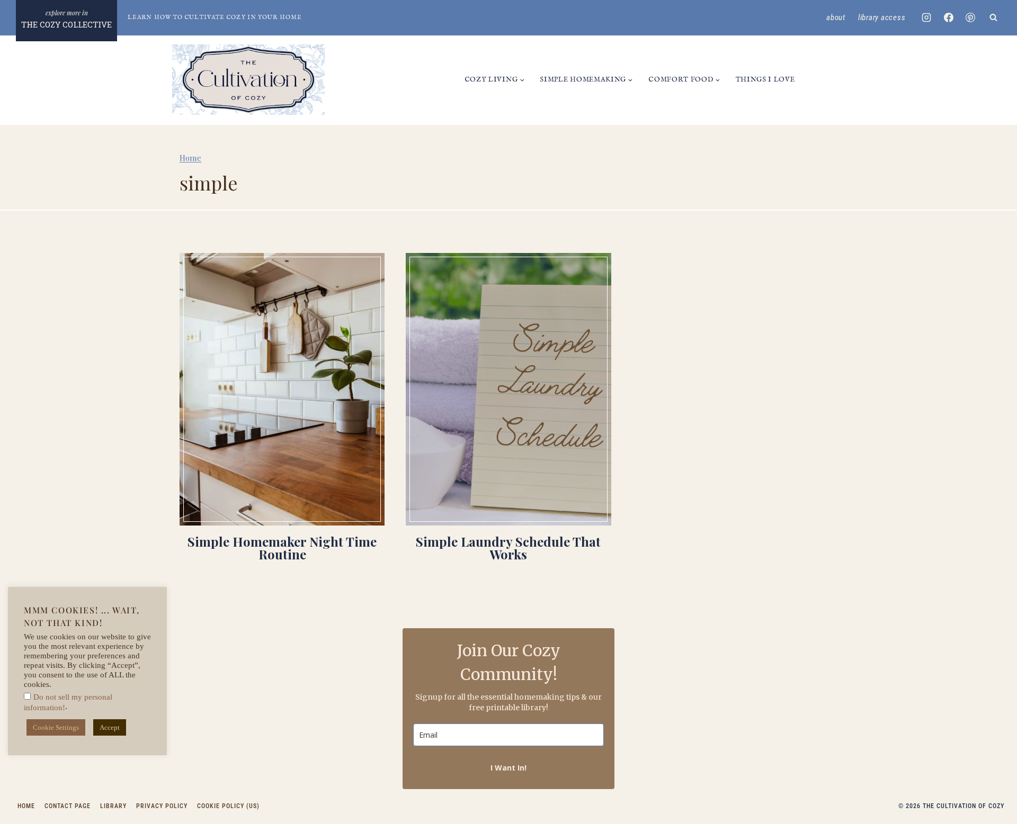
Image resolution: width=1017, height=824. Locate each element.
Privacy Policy (162, 806)
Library (113, 806)
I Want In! (508, 768)
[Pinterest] (970, 17)
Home (190, 157)
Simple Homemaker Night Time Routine (282, 548)
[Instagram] (926, 17)
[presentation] (282, 389)
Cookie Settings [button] (56, 727)
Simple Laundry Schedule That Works (508, 548)
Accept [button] (110, 727)
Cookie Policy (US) (228, 806)
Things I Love (765, 79)
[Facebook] (948, 17)
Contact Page (67, 806)
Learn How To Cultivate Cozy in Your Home (215, 17)
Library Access (882, 17)
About (835, 17)
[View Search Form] (993, 17)
